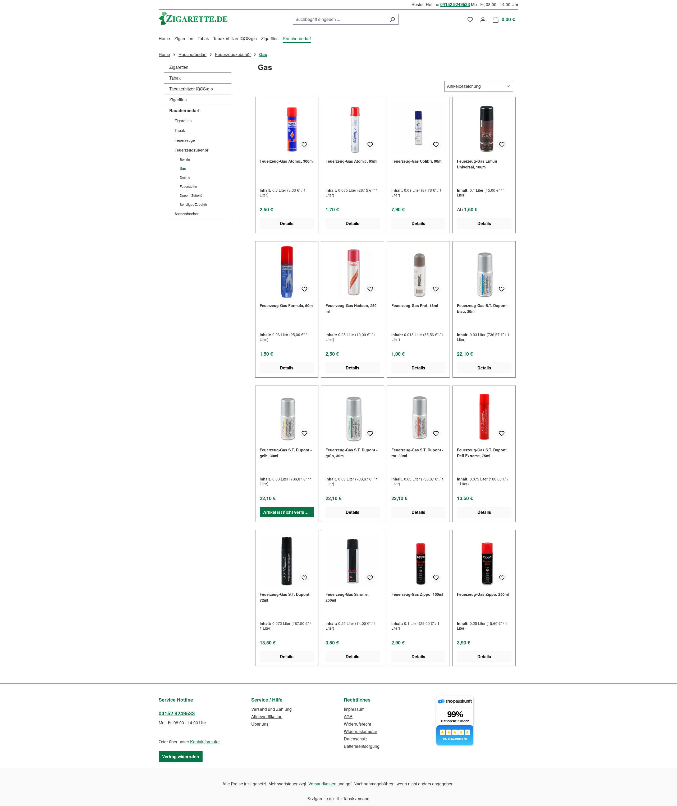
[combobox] (339, 19)
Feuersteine (188, 186)
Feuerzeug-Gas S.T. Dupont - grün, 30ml (352, 452)
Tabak (175, 78)
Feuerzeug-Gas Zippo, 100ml (417, 594)
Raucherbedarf (184, 110)
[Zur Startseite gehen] (193, 18)
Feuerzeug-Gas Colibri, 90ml (416, 161)
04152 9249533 (455, 4)
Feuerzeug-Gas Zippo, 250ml (483, 594)
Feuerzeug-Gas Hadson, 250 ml (351, 308)
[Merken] (304, 144)
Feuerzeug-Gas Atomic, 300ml (287, 161)
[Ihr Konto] (483, 19)
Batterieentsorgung (361, 746)
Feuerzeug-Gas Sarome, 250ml (347, 597)
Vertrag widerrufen (180, 756)
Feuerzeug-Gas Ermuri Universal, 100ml (477, 164)
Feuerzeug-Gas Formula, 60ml (287, 305)
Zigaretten (178, 67)
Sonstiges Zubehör (193, 204)
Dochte (185, 177)
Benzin (185, 159)
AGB (348, 716)
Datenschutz (355, 739)
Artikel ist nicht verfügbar (288, 512)
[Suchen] (392, 19)
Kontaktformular (204, 742)
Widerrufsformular (360, 731)
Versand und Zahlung (271, 709)
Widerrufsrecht (357, 724)
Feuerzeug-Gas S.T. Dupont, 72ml (285, 597)
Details (287, 223)
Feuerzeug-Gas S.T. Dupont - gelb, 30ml (286, 452)
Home (164, 54)
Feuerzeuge (185, 140)
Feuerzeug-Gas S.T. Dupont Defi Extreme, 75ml (482, 452)
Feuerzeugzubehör (191, 150)
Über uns (259, 724)
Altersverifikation (266, 716)
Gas (183, 168)
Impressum (354, 709)
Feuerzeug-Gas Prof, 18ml (414, 305)
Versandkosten (322, 784)
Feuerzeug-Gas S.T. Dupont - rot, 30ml (417, 452)
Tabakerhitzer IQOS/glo (191, 89)
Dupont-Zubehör (192, 195)
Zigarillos (178, 100)
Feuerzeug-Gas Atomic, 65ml (351, 161)
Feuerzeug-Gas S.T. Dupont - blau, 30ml (483, 308)
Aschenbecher (187, 213)
